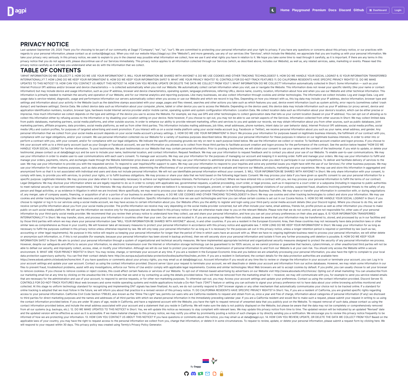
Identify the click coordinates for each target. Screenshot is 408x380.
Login (398, 10)
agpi (20, 10)
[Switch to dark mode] (273, 10)
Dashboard (380, 10)
